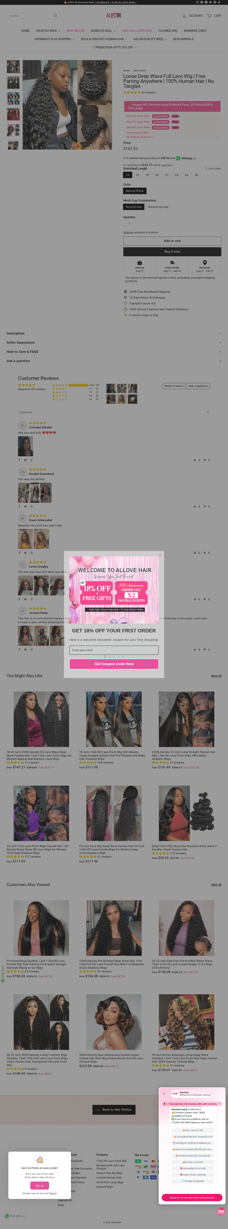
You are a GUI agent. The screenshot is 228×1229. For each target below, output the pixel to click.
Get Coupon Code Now (114, 664)
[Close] (160, 555)
